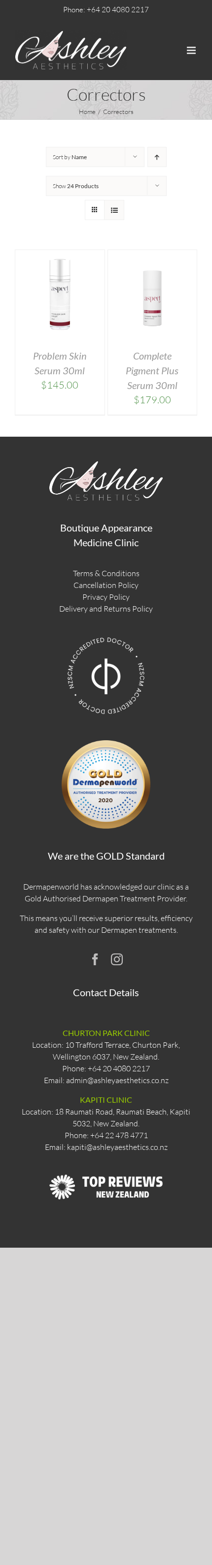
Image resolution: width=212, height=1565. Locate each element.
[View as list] (114, 210)
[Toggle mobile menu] (192, 50)
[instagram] (117, 959)
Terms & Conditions (106, 573)
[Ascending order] (157, 157)
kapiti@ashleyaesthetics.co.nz (117, 1147)
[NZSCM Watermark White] (106, 637)
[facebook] (95, 959)
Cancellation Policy (106, 585)
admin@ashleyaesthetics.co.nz (117, 1080)
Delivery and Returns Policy (106, 609)
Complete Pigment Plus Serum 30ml (152, 370)
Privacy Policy (106, 597)
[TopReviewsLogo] (106, 1165)
